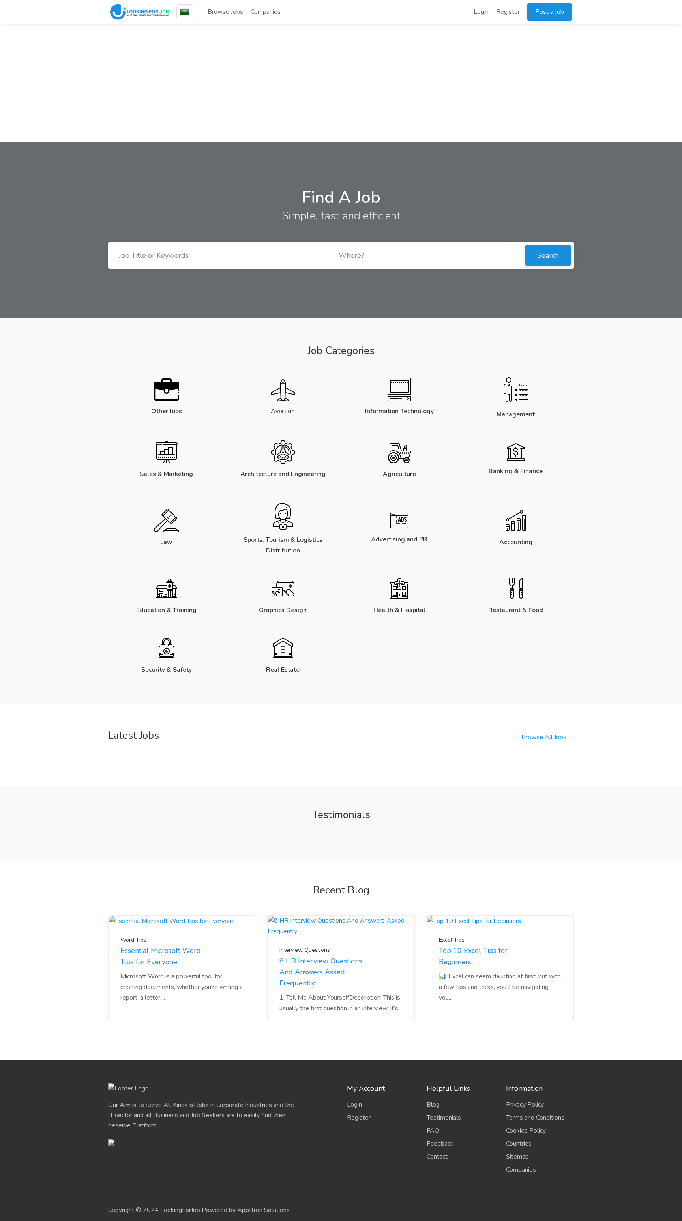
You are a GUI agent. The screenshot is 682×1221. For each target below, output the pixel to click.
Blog (433, 1104)
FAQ (433, 1130)
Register (508, 11)
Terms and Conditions (535, 1117)
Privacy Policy (525, 1104)
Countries (519, 1143)
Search (548, 255)
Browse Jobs (224, 11)
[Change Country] (184, 11)
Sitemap (517, 1156)
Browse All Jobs (543, 737)
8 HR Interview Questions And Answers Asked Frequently (320, 972)
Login (480, 11)
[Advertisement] (341, 83)
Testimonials (444, 1117)
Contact (437, 1156)
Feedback (440, 1143)
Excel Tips (452, 940)
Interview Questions (304, 950)
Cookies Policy (526, 1130)
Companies (266, 11)
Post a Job (549, 11)
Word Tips (133, 940)
